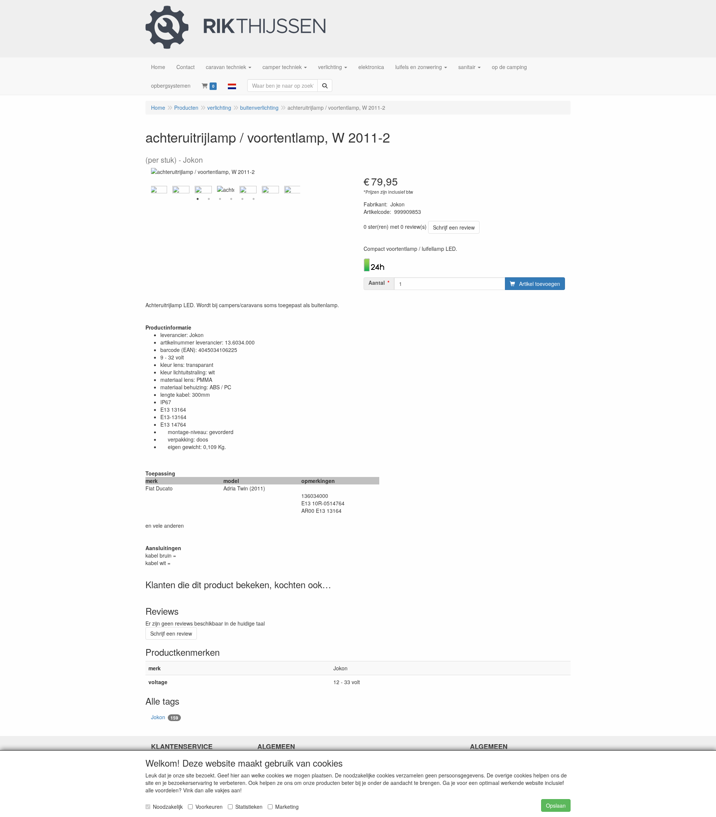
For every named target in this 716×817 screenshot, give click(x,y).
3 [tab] (220, 199)
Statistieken (249, 806)
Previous (149, 189)
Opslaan (556, 805)
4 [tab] (231, 199)
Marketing (287, 806)
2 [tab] (209, 199)
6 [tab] (253, 199)
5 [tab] (242, 199)
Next (302, 189)
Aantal (376, 282)
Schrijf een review (454, 227)
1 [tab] (197, 199)
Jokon (164, 717)
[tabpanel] (225, 189)
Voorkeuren (209, 806)
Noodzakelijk (168, 806)
